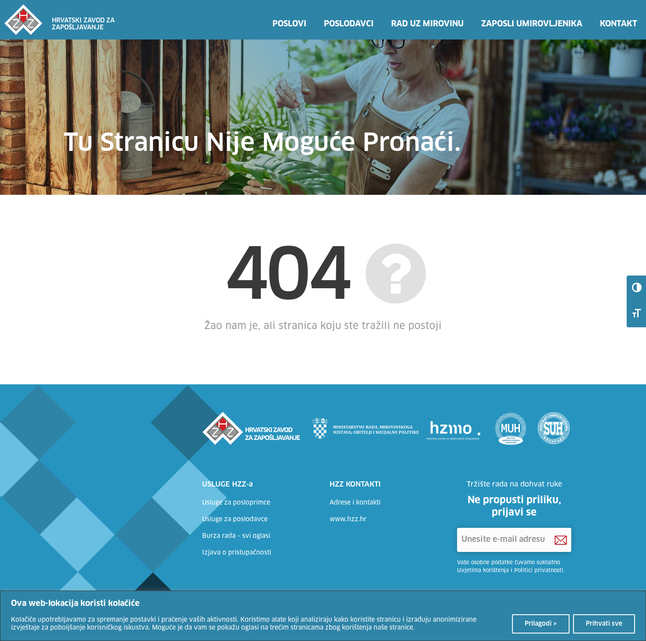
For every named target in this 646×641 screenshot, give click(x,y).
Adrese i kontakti (355, 503)
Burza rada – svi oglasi (236, 536)
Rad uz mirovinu (427, 24)
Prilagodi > (541, 624)
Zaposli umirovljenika (531, 24)
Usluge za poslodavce (235, 519)
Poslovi (289, 24)
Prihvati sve (604, 624)
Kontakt (618, 24)
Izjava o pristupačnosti (236, 553)
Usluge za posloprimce (236, 503)
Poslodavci (349, 24)
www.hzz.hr (348, 519)
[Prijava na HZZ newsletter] (561, 540)
